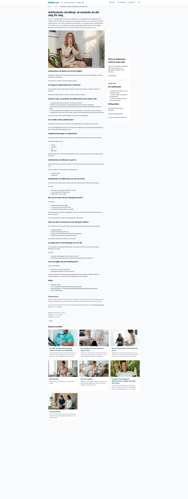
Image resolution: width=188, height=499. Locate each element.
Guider (56, 6)
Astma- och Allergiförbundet (115, 113)
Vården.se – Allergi (56, 284)
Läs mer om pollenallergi (114, 117)
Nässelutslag (53, 379)
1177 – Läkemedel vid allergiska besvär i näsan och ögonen (66, 286)
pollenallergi (85, 115)
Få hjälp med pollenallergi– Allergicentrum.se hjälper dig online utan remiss (123, 381)
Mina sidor (112, 2)
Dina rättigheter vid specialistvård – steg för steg (93, 349)
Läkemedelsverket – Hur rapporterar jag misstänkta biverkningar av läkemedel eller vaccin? (74, 288)
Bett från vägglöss (87, 379)
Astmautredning (54, 412)
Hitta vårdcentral (112, 75)
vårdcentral (69, 212)
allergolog (55, 214)
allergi (75, 80)
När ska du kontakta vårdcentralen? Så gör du (125, 349)
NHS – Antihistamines (56, 290)
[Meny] (138, 2)
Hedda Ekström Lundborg (59, 312)
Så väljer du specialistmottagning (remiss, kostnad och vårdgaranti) (60, 349)
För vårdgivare (122, 2)
